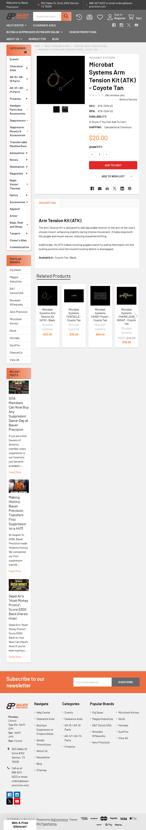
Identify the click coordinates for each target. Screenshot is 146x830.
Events (14, 59)
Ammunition (17, 153)
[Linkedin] (122, 188)
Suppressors (18, 120)
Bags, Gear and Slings (16, 224)
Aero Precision (18, 311)
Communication (19, 247)
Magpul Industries (16, 279)
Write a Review (128, 99)
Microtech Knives (16, 321)
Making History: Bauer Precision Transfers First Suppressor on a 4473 (17, 512)
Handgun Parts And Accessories (17, 109)
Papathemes (49, 823)
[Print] (107, 188)
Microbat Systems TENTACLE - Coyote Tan (73, 315)
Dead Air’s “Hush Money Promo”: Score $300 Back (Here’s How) (18, 607)
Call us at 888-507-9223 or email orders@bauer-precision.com (20, 776)
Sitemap (41, 770)
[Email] (100, 188)
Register (120, 18)
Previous (37, 316)
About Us (12, 39)
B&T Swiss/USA (16, 291)
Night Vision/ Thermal (15, 184)
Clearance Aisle (44, 25)
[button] (113, 176)
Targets (15, 233)
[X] (129, 25)
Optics (14, 195)
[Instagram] (121, 25)
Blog (55, 39)
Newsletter (37, 39)
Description (47, 202)
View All (14, 359)
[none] (61, 80)
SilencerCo (16, 352)
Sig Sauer (15, 269)
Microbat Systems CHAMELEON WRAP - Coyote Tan (126, 316)
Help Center (15, 25)
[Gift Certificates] (90, 17)
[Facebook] (114, 25)
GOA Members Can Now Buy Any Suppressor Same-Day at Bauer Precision (19, 413)
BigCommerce (59, 819)
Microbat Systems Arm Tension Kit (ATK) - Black (48, 315)
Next (136, 316)
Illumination (17, 166)
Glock (13, 330)
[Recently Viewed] (80, 17)
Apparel (15, 208)
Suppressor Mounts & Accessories (17, 131)
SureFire (15, 345)
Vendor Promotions (82, 32)
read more (15, 472)
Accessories (17, 202)
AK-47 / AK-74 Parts (17, 90)
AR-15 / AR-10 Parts (17, 79)
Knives (14, 159)
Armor (13, 215)
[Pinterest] (129, 188)
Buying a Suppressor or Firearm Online (33, 32)
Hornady (15, 338)
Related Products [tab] (53, 276)
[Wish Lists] (101, 17)
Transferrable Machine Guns (18, 144)
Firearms (15, 98)
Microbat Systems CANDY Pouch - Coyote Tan (100, 315)
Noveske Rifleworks (16, 302)
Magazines (16, 173)
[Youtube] (136, 25)
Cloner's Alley (18, 240)
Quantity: (96, 147)
